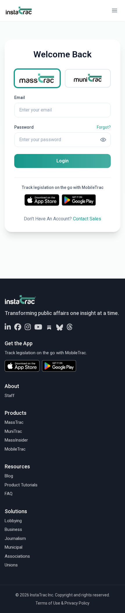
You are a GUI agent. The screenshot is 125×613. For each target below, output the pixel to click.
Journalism (15, 538)
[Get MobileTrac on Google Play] (81, 200)
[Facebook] (17, 327)
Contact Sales (87, 219)
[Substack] (49, 327)
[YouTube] (38, 327)
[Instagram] (28, 327)
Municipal (13, 547)
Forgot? (104, 127)
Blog (9, 476)
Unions (11, 565)
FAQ (8, 493)
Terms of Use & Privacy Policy (62, 603)
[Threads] (70, 327)
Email (19, 97)
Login (62, 161)
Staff (10, 395)
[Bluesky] (59, 327)
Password (24, 127)
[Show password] (103, 140)
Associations (17, 556)
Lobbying (13, 520)
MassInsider (16, 440)
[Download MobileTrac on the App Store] (41, 200)
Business (13, 529)
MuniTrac (13, 431)
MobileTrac (15, 449)
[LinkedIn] (8, 327)
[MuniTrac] (88, 78)
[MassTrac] (37, 78)
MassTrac (14, 422)
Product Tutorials (21, 485)
